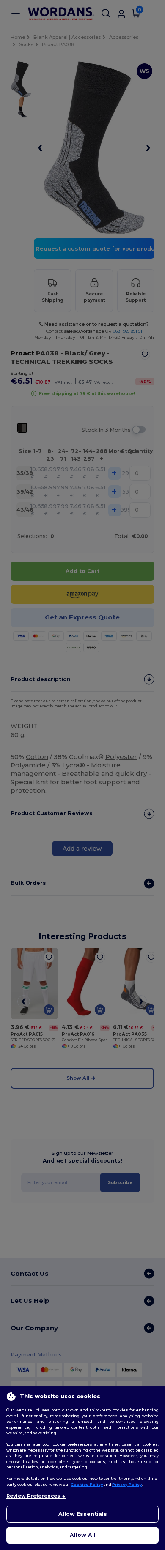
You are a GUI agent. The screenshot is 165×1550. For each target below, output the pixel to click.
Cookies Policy (87, 1484)
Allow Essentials (82, 1514)
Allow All (83, 1535)
